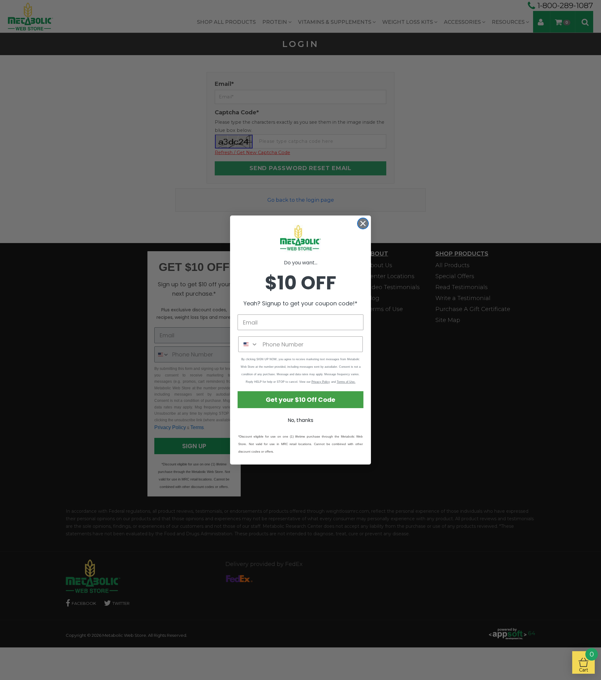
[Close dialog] (362, 223)
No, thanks (300, 420)
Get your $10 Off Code (300, 399)
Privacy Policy (320, 381)
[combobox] (249, 344)
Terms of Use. (346, 381)
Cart (586, 662)
